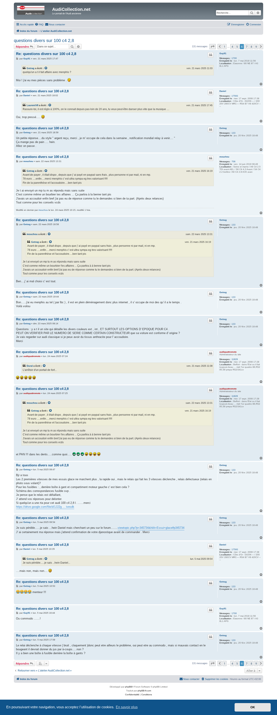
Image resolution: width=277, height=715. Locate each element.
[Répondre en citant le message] (210, 54)
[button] (212, 46)
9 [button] (256, 47)
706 (233, 161)
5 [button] (237, 47)
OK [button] (252, 707)
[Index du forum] (33, 11)
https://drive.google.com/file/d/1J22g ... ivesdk (45, 506)
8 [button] (251, 47)
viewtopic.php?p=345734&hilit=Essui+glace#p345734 (151, 527)
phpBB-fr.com (144, 690)
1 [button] (224, 47)
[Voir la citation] (46, 68)
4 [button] (232, 47)
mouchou (224, 157)
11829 (235, 359)
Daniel (222, 91)
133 (233, 133)
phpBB (128, 687)
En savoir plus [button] (127, 707)
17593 (235, 96)
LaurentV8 (32, 105)
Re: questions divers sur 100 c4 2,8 (46, 54)
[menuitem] (39, 24)
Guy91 (222, 53)
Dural (30, 366)
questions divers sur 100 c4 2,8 (44, 40)
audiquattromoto (228, 352)
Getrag (30, 68)
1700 (234, 58)
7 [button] (246, 47)
